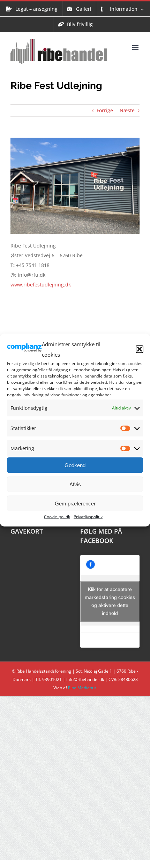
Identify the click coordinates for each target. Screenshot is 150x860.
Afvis (75, 484)
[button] (139, 349)
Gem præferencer (75, 503)
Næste (127, 110)
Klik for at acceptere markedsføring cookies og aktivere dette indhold (110, 601)
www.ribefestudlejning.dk (40, 284)
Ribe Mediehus (82, 688)
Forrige (105, 110)
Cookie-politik (57, 517)
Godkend (75, 465)
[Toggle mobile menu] (136, 47)
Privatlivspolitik (88, 517)
